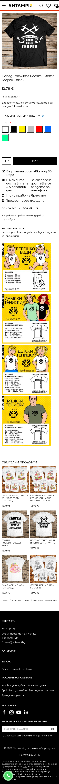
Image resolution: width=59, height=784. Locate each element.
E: (3, 642)
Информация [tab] (28, 208)
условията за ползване (37, 735)
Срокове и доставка (14, 690)
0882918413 (12, 773)
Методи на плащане (42, 690)
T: (2, 638)
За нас (5, 669)
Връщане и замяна (13, 695)
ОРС (25, 766)
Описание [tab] (9, 208)
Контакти (18, 669)
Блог (29, 669)
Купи (35, 161)
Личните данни (37, 685)
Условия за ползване (14, 685)
